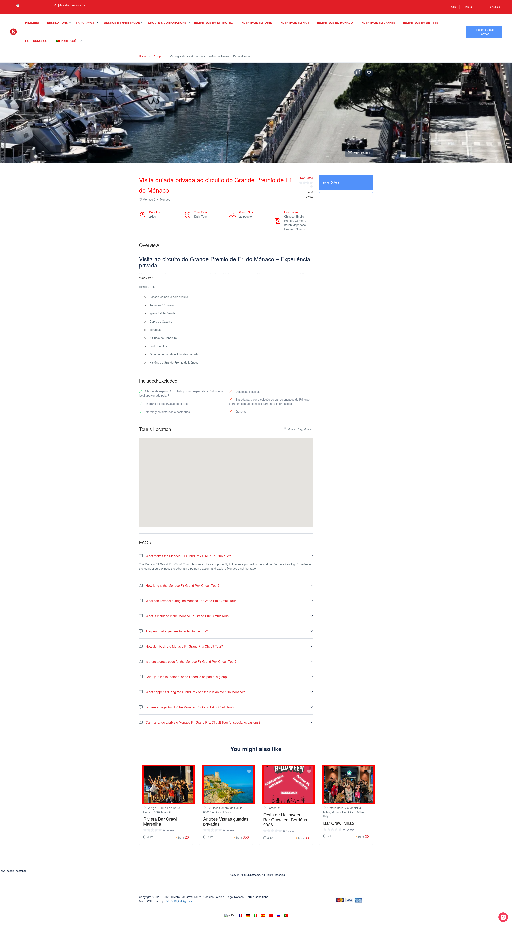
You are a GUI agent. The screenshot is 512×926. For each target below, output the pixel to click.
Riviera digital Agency (178, 901)
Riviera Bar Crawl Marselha (160, 821)
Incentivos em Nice (294, 23)
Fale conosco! (36, 41)
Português (494, 6)
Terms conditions (257, 897)
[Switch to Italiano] (255, 915)
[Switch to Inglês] (229, 915)
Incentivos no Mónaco (335, 23)
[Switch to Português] (286, 915)
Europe (158, 56)
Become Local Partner (485, 32)
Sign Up (468, 6)
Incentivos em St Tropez (213, 23)
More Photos (362, 153)
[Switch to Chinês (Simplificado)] (271, 915)
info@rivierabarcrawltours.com (69, 5)
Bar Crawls (85, 23)
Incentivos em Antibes (420, 23)
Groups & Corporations (167, 23)
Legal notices (235, 897)
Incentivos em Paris (256, 23)
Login (453, 6)
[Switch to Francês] (240, 915)
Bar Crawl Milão (338, 823)
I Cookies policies (213, 897)
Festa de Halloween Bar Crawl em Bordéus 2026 (285, 819)
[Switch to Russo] (278, 915)
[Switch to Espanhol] (263, 915)
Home (142, 56)
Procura (32, 23)
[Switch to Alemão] (248, 915)
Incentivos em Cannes (378, 23)
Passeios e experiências (121, 23)
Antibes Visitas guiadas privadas (225, 821)
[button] (226, 477)
